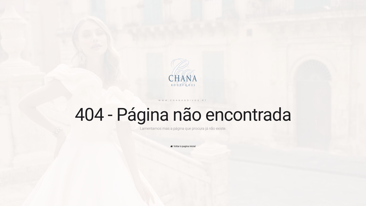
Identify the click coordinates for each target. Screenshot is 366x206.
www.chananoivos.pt (183, 100)
